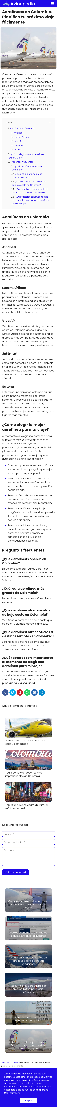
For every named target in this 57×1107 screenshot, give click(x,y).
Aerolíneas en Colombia (22, 128)
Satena (18, 149)
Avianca (18, 132)
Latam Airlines (22, 137)
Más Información (12, 1093)
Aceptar (28, 1100)
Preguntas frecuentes (22, 161)
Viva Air (18, 141)
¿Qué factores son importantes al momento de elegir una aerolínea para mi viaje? (30, 200)
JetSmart (19, 145)
